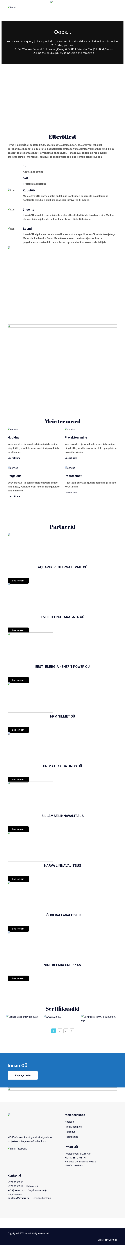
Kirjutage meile (22, 1075)
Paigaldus (70, 1131)
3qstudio (113, 1240)
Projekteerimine (73, 1126)
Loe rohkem (14, 458)
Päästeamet (71, 1136)
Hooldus (69, 1121)
